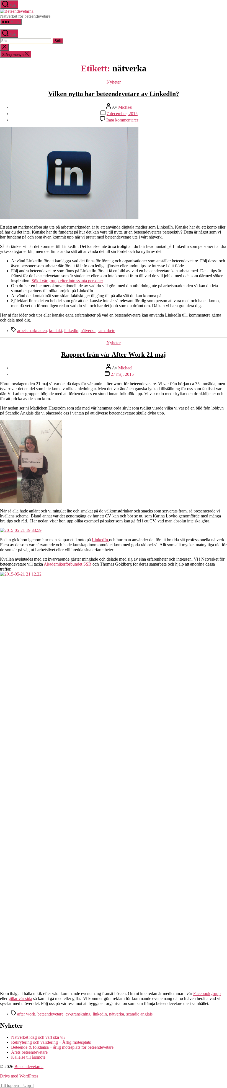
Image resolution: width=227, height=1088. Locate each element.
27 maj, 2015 (122, 374)
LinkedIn (100, 539)
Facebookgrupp (207, 993)
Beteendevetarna (28, 1066)
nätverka (88, 330)
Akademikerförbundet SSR (67, 564)
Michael (125, 107)
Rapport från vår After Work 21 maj (113, 354)
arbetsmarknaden (32, 330)
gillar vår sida (20, 998)
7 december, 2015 (122, 113)
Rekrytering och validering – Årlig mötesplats (51, 1042)
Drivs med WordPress (19, 1076)
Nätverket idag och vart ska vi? (38, 1037)
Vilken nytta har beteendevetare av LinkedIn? (113, 93)
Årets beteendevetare (29, 1052)
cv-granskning (78, 1014)
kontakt (55, 330)
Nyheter (114, 82)
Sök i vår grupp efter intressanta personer (67, 280)
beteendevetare (50, 1014)
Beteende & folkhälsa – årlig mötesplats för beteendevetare (62, 1047)
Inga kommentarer (122, 120)
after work (26, 1014)
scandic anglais (139, 1014)
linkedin (71, 330)
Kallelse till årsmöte (28, 1057)
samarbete (106, 330)
